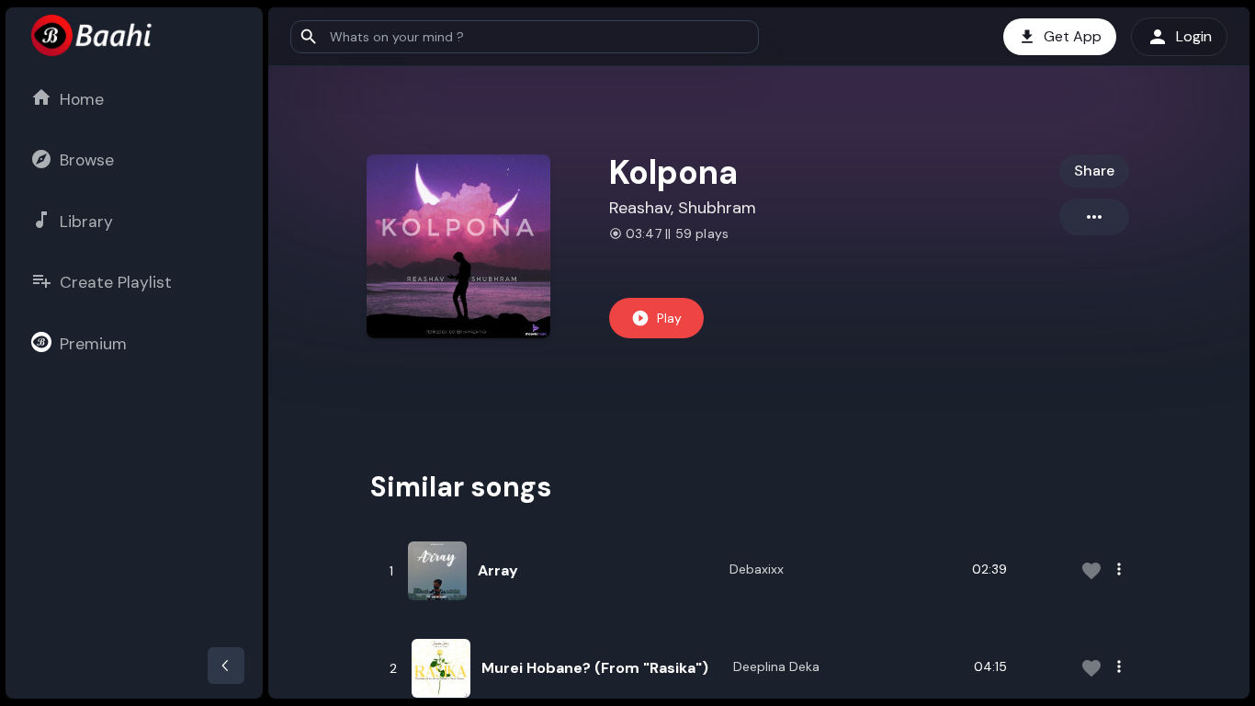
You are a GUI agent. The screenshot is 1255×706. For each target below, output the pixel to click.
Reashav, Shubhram (682, 208)
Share (1094, 170)
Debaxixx (756, 569)
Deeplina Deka (776, 666)
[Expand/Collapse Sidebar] (226, 665)
